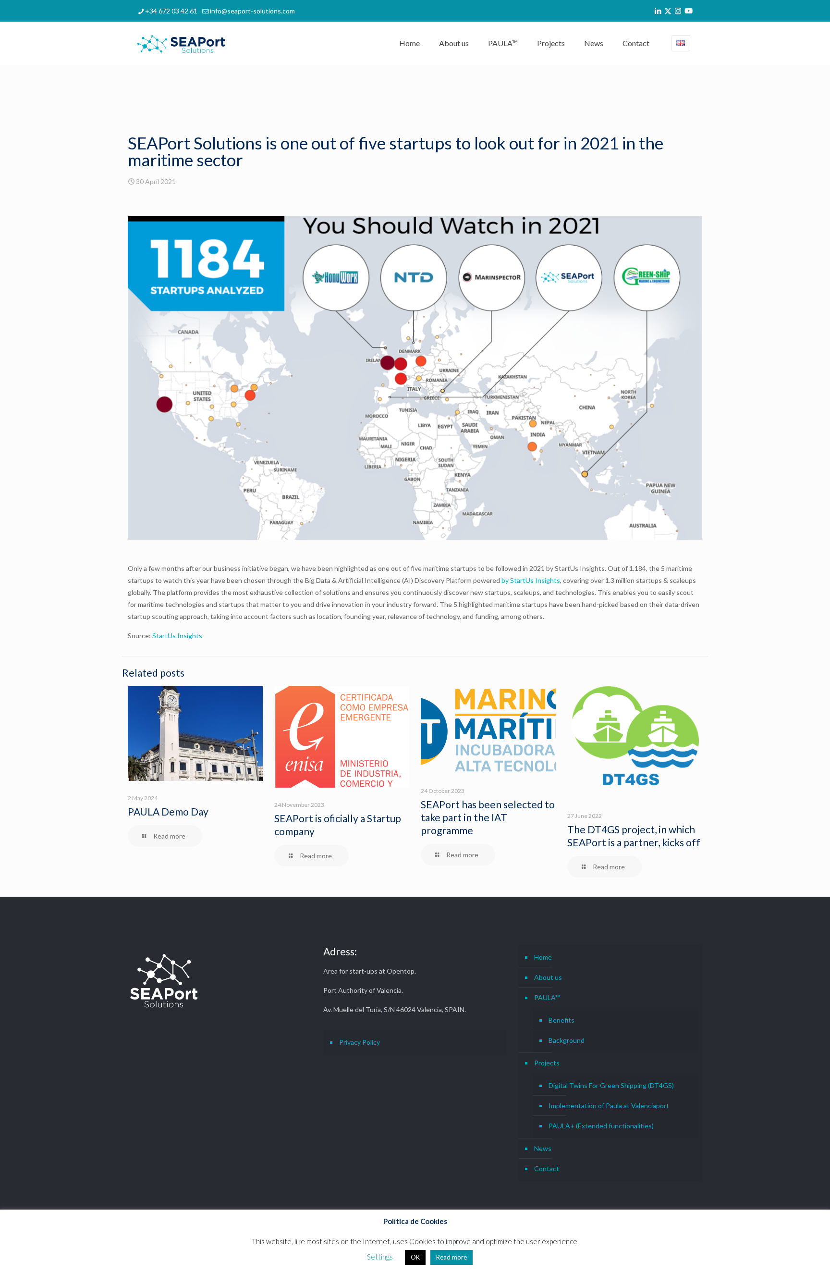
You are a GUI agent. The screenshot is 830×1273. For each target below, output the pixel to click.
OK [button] (415, 1257)
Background (567, 1040)
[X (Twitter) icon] (667, 10)
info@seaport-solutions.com (252, 11)
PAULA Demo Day (168, 811)
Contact (546, 1168)
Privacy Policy (359, 1042)
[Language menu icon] (680, 43)
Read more (451, 1257)
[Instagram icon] (678, 10)
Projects (547, 1063)
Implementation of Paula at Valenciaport (609, 1105)
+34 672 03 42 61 (171, 11)
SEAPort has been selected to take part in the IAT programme (488, 817)
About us (548, 977)
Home (543, 957)
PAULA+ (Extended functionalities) (601, 1126)
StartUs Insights (177, 635)
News (542, 1148)
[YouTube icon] (688, 10)
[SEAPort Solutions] (181, 43)
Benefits (561, 1020)
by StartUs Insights (530, 580)
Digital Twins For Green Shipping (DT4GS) (611, 1085)
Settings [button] (380, 1256)
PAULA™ (547, 997)
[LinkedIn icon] (657, 10)
